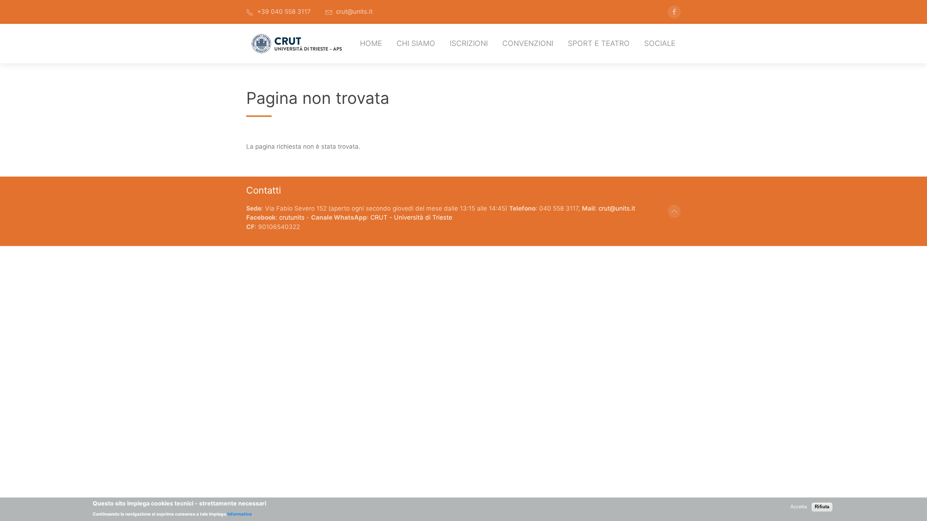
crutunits (292, 217)
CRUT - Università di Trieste (411, 217)
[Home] (297, 43)
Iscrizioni (469, 43)
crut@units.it (617, 208)
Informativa (239, 514)
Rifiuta (822, 506)
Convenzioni (527, 43)
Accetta (798, 506)
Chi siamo (416, 43)
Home (371, 43)
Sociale (659, 43)
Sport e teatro (599, 43)
